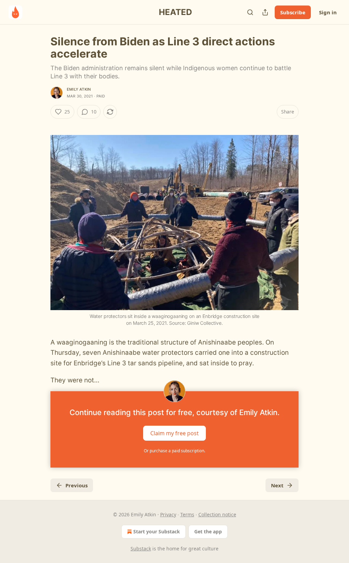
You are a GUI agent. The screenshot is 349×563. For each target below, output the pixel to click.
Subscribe (292, 12)
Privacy (168, 514)
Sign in (328, 12)
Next (277, 485)
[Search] (250, 12)
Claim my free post (174, 433)
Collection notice (217, 514)
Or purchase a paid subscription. (174, 451)
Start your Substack (156, 531)
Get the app (208, 531)
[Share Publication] (265, 12)
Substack (141, 548)
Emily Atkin (79, 89)
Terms (187, 514)
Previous (76, 485)
